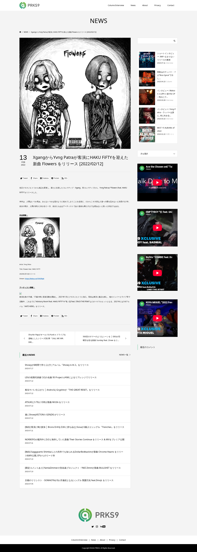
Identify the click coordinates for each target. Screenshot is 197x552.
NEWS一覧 (123, 355)
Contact (170, 5)
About (145, 5)
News (133, 5)
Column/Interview (116, 5)
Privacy (157, 5)
